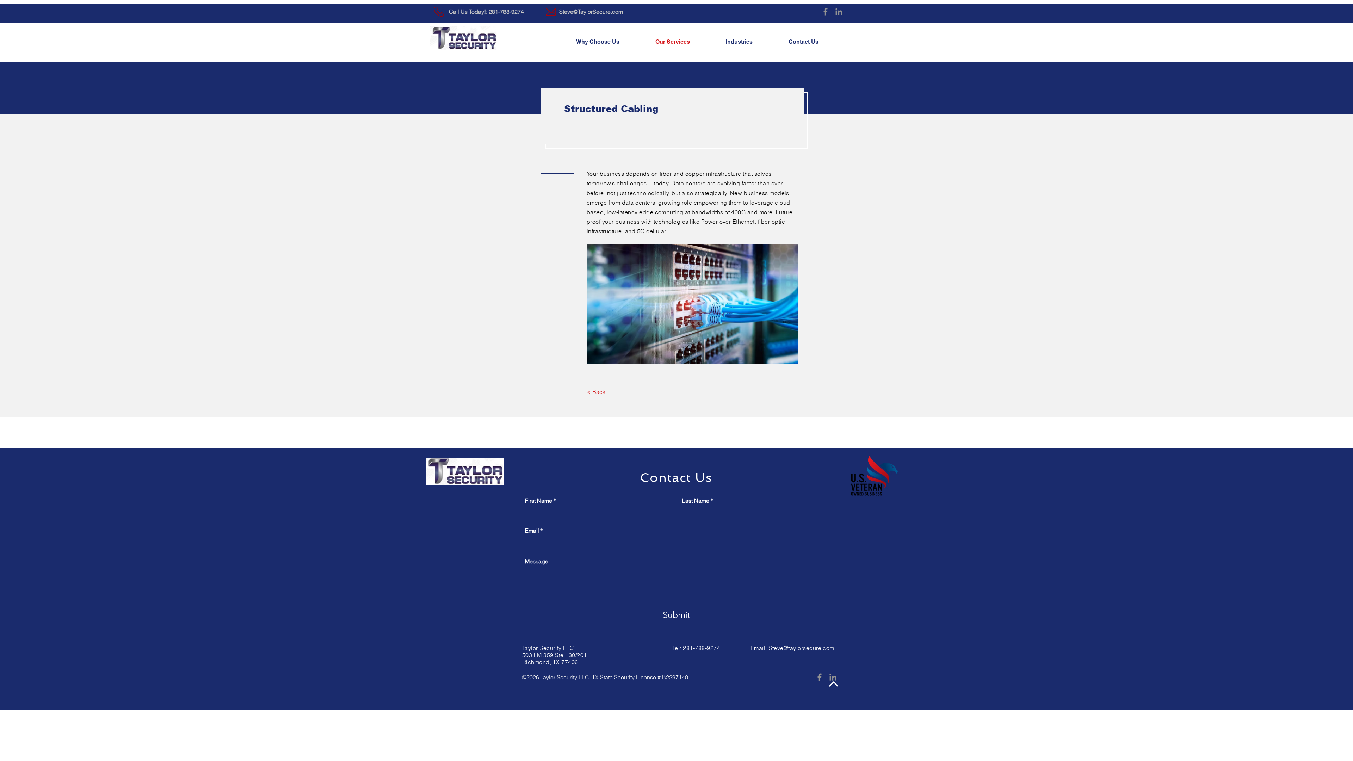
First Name (538, 500)
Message (536, 561)
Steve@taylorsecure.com (801, 647)
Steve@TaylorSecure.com (591, 11)
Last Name (695, 500)
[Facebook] (825, 12)
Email (532, 530)
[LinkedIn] (839, 12)
